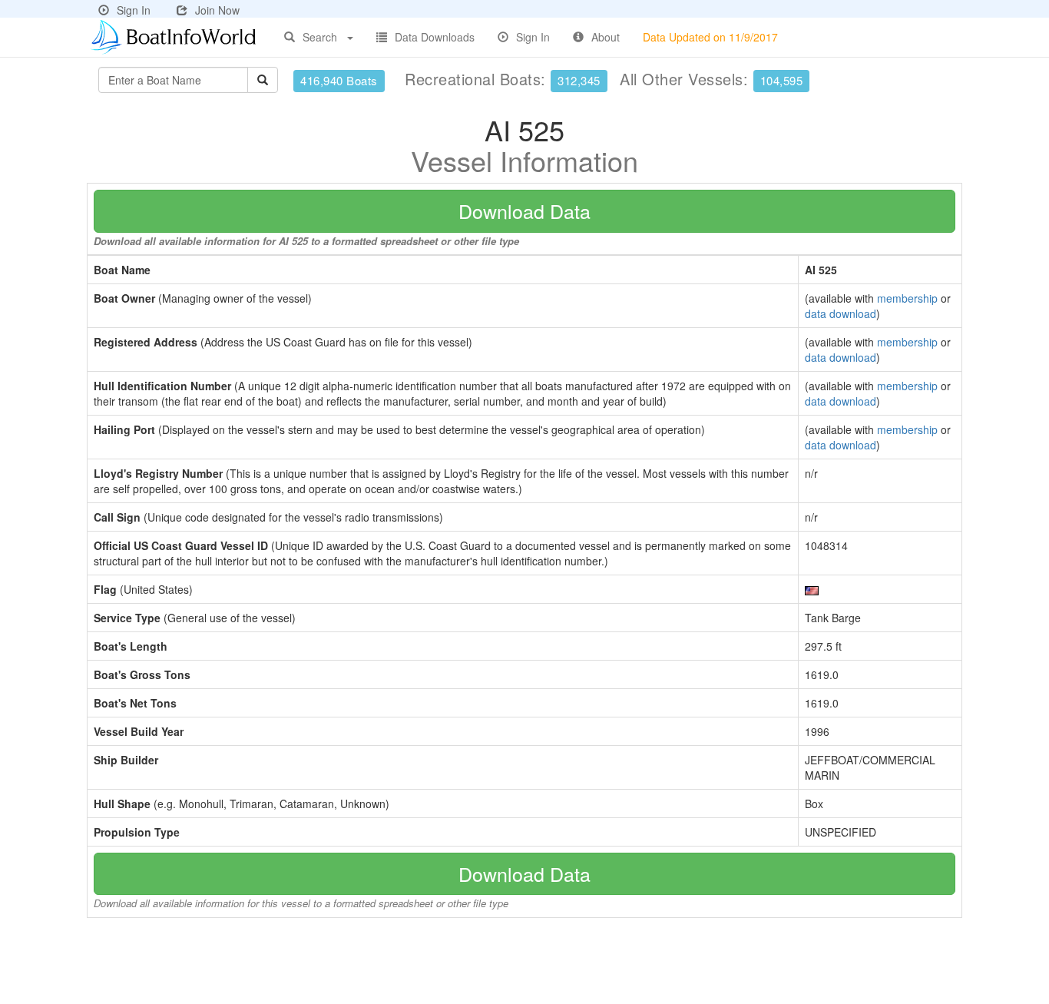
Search (320, 37)
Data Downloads (435, 37)
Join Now (217, 10)
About (605, 37)
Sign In (134, 10)
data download (840, 313)
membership (907, 298)
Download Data (524, 210)
